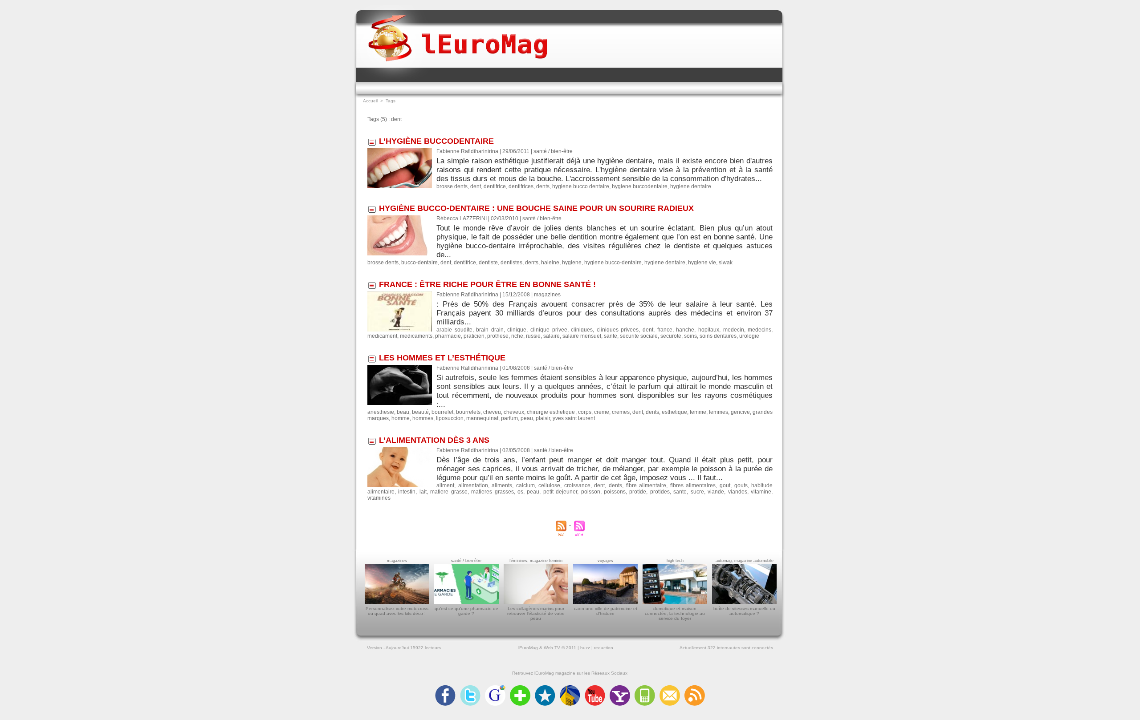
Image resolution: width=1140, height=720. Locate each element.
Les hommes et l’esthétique (442, 357)
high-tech (675, 560)
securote (670, 336)
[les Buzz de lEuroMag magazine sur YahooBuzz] (620, 688)
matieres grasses (492, 492)
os (520, 492)
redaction (603, 647)
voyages (605, 560)
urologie (749, 336)
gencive (740, 412)
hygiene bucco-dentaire (613, 262)
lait (423, 492)
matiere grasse (448, 492)
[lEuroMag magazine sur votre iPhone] (645, 688)
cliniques (582, 330)
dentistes (511, 262)
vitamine (761, 492)
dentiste (488, 262)
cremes (621, 412)
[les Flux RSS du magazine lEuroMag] (694, 688)
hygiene (572, 262)
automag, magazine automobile (745, 560)
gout (725, 485)
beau (403, 412)
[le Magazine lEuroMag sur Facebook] (445, 688)
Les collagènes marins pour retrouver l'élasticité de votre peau (536, 613)
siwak (726, 262)
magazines (397, 560)
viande (716, 492)
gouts (741, 485)
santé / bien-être (466, 560)
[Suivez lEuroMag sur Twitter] (470, 688)
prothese (498, 336)
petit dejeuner (560, 492)
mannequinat (482, 418)
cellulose (549, 485)
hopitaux (708, 330)
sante (610, 336)
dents (543, 186)
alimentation (473, 485)
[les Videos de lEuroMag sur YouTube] (595, 688)
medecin (733, 330)
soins (690, 336)
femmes (718, 412)
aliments (502, 485)
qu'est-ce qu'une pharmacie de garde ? (466, 611)
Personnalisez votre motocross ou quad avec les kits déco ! (397, 611)
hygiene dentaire (690, 186)
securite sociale (639, 336)
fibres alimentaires (693, 485)
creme (601, 412)
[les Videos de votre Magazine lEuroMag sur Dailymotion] (570, 688)
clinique (516, 330)
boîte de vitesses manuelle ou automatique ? (744, 611)
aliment (445, 485)
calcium (525, 485)
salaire (551, 336)
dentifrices (521, 186)
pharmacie (448, 336)
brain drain (490, 330)
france (664, 330)
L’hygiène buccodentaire (436, 141)
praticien (474, 336)
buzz (585, 647)
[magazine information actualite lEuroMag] (457, 30)
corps (584, 412)
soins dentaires (718, 336)
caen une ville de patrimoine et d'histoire (605, 611)
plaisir (543, 418)
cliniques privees (618, 330)
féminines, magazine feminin (535, 560)
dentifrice (495, 186)
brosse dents (452, 186)
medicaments (416, 336)
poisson (590, 492)
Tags (390, 100)
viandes (737, 492)
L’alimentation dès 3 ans (434, 440)
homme (400, 418)
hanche (685, 330)
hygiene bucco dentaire (580, 186)
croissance (577, 485)
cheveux (514, 412)
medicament (382, 336)
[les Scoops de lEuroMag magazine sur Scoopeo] (545, 688)
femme (698, 412)
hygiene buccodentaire (640, 186)
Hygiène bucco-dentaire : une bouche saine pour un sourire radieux (536, 208)
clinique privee (548, 330)
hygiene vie (702, 262)
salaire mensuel (581, 336)
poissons (615, 492)
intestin (406, 492)
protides (660, 492)
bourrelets (468, 412)
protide (637, 492)
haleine (550, 262)
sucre (697, 492)
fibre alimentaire (646, 485)
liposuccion (450, 418)
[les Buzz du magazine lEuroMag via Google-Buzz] (495, 688)
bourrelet (442, 412)
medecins (759, 330)
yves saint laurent (574, 418)
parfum (509, 418)
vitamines (379, 498)
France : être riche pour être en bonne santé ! (487, 284)
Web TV (552, 647)
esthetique (674, 412)
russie (533, 336)
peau (527, 418)
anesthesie (380, 412)
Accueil (370, 100)
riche (517, 336)
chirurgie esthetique (551, 412)
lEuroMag (528, 647)
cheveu (492, 412)
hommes (422, 418)
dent (475, 186)
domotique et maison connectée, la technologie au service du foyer (675, 613)
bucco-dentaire (419, 262)
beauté (420, 412)
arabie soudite (454, 330)
